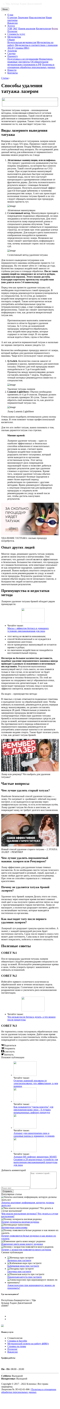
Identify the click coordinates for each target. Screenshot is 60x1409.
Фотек (54, 28)
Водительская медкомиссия (21, 42)
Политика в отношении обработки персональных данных (31, 66)
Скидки (11, 53)
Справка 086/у (21, 48)
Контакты (12, 73)
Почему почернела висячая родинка (20, 1222)
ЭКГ (15, 28)
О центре (12, 17)
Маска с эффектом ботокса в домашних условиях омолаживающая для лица (28, 629)
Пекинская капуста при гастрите (24, 1277)
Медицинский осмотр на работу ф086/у (28, 1343)
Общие (11, 39)
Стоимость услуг (16, 34)
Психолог (12, 31)
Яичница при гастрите (19, 1260)
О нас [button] (10, 14)
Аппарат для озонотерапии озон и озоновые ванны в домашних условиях (34, 1134)
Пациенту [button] (12, 56)
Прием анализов (26, 28)
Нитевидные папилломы (14, 1227)
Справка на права (16, 1346)
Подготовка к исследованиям (22, 59)
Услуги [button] (11, 25)
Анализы (12, 50)
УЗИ (9, 28)
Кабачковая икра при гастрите (23, 1266)
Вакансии (12, 23)
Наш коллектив (37, 17)
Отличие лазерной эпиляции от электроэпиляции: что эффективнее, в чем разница (36, 1083)
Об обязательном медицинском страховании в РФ (27, 63)
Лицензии (23, 17)
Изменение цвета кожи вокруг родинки (22, 1244)
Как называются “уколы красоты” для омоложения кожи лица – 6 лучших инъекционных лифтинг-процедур (33, 1110)
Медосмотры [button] (14, 37)
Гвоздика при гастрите (19, 1271)
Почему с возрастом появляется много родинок (26, 1249)
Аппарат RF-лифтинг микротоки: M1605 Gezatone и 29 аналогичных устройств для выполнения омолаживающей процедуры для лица (36, 1160)
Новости (11, 70)
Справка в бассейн (17, 1340)
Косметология (43, 28)
